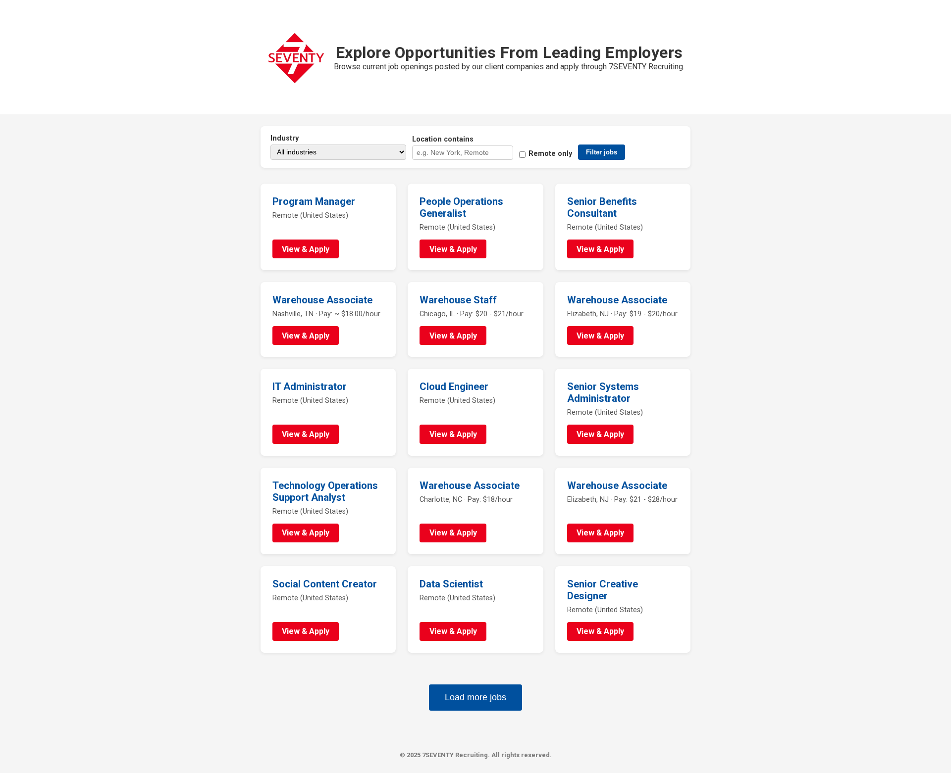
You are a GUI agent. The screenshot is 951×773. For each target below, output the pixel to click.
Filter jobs (601, 152)
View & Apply (305, 249)
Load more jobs (475, 697)
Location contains (443, 139)
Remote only (550, 153)
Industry (284, 138)
